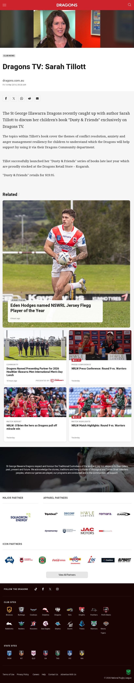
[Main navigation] (4, 5)
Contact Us (53, 674)
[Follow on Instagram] (57, 589)
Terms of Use (8, 674)
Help (44, 674)
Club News (9, 56)
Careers (36, 674)
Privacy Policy (23, 674)
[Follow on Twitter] (50, 589)
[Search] (129, 5)
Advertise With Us (68, 674)
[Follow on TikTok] (35, 589)
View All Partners (67, 574)
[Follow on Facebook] (43, 589)
